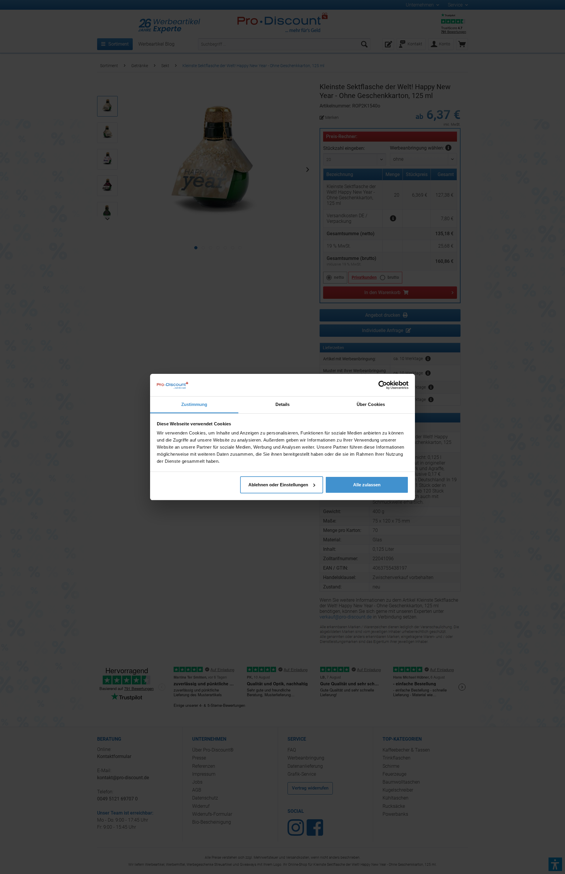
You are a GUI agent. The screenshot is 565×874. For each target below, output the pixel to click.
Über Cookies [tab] (371, 404)
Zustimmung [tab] (194, 404)
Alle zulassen (366, 484)
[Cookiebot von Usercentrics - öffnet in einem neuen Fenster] (382, 385)
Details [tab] (282, 404)
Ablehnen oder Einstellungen (278, 484)
